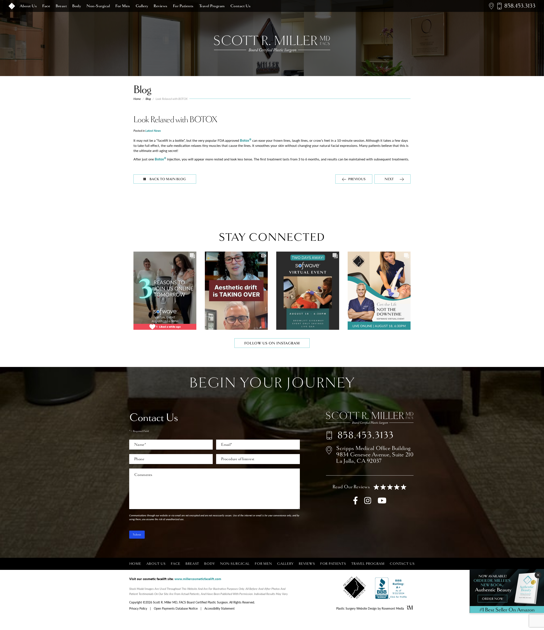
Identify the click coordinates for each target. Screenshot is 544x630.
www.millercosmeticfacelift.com (197, 578)
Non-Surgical (98, 6)
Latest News (153, 130)
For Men (122, 6)
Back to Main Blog (168, 179)
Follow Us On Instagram (272, 343)
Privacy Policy (138, 608)
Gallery (142, 6)
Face (46, 6)
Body (76, 6)
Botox (245, 140)
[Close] (538, 575)
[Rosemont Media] (409, 608)
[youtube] (382, 502)
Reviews (160, 6)
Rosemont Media (393, 608)
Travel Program (212, 6)
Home (137, 99)
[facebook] (355, 502)
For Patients (183, 6)
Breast (61, 6)
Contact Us (240, 6)
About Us (28, 6)
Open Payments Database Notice (176, 608)
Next (389, 179)
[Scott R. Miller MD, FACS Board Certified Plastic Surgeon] (11, 6)
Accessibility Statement (219, 608)
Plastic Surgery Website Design (356, 608)
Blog (148, 99)
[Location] (491, 6)
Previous (357, 179)
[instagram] (367, 502)
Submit (137, 534)
